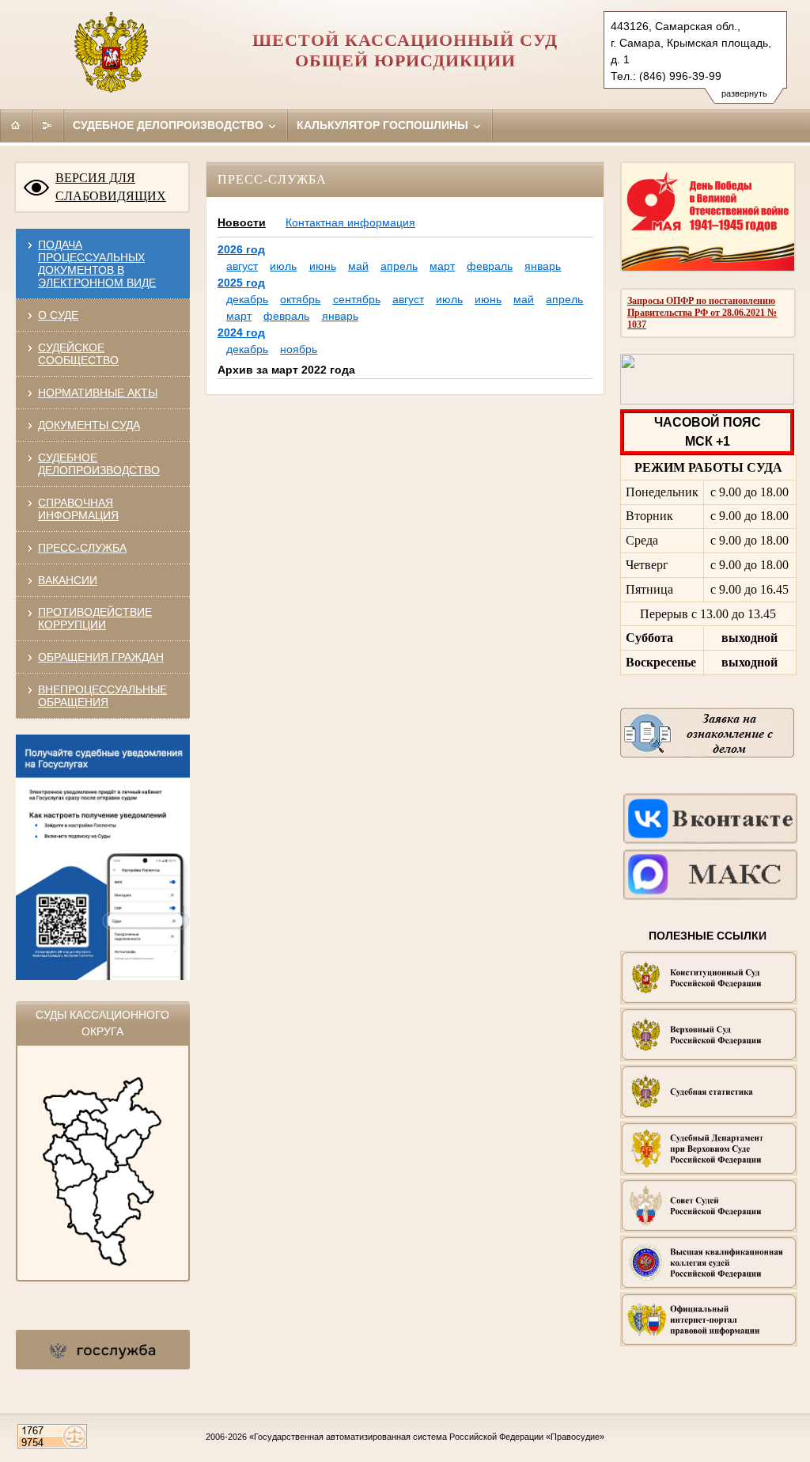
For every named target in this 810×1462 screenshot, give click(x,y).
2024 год (241, 332)
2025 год (241, 282)
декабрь (247, 299)
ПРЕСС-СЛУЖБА (82, 547)
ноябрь (298, 349)
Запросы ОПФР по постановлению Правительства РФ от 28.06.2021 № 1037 (702, 312)
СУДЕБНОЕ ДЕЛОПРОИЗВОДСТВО (99, 464)
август (242, 266)
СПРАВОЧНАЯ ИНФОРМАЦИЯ (78, 509)
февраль (490, 266)
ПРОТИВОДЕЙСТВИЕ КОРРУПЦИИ (95, 618)
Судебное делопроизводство (170, 125)
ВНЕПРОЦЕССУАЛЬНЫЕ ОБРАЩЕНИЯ (102, 695)
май (358, 266)
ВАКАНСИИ (67, 580)
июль (283, 266)
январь (542, 266)
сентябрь (356, 299)
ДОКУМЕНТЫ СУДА (89, 425)
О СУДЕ (58, 315)
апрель (399, 266)
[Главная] (16, 125)
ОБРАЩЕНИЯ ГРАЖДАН (101, 657)
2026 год (241, 249)
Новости (242, 222)
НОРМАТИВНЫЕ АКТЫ (97, 392)
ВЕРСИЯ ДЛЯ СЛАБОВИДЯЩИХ (110, 187)
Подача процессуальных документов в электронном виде (97, 263)
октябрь (300, 299)
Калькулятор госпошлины (384, 125)
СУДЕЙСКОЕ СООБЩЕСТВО (78, 353)
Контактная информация (350, 222)
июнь (322, 266)
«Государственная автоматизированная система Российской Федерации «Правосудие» (426, 1436)
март (442, 266)
